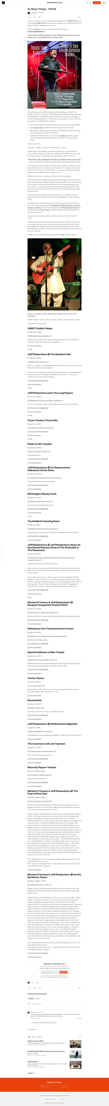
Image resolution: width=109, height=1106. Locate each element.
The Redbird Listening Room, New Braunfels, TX (43, 529)
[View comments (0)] (42, 1057)
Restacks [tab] (37, 998)
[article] (54, 1044)
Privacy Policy (66, 977)
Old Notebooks (33, 1062)
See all (30, 1073)
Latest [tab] (33, 1037)
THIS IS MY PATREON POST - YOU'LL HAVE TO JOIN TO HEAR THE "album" (46, 1043)
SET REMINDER (42, 381)
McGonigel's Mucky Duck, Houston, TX (40, 501)
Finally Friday (45, 210)
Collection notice (65, 1095)
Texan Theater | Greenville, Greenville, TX (41, 428)
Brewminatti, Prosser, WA (36, 708)
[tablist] (34, 998)
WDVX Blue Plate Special (69, 208)
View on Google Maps (34, 346)
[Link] (25, 328)
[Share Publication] (90, 2)
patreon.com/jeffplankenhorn (36, 31)
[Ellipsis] (81, 1012)
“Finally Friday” (38, 128)
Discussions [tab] (39, 1037)
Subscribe (97, 2)
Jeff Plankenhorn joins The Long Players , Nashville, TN (45, 400)
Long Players (63, 136)
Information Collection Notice (54, 977)
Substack (47, 1103)
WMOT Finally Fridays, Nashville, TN (39, 336)
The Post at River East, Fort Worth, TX (40, 801)
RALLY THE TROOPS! (33, 1053)
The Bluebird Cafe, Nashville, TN (38, 362)
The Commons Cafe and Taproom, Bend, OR (41, 751)
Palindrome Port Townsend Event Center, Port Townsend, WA (47, 636)
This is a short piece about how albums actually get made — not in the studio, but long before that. (47, 1064)
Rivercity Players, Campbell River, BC (39, 775)
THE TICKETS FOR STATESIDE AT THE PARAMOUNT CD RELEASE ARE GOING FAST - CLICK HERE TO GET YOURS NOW (53, 36)
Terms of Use (62, 975)
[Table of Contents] (2, 553)
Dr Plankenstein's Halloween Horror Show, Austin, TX (45, 478)
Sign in (104, 2)
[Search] (87, 2)
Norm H (33, 1012)
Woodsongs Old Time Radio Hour (62, 205)
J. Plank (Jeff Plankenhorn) (37, 12)
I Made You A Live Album (36, 1041)
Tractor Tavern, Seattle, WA (36, 686)
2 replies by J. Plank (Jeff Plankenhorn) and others (44, 1022)
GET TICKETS (32, 381)
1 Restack (36, 982)
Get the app (62, 1099)
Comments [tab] (31, 998)
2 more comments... (32, 1029)
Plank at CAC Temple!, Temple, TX (39, 451)
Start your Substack (51, 1099)
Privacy (54, 1095)
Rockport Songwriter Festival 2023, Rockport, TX (43, 613)
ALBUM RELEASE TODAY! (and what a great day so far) (46, 1051)
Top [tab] (29, 1037)
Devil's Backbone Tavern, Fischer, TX (39, 885)
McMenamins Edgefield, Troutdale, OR (40, 731)
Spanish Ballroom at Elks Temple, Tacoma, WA (42, 660)
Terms (58, 1095)
